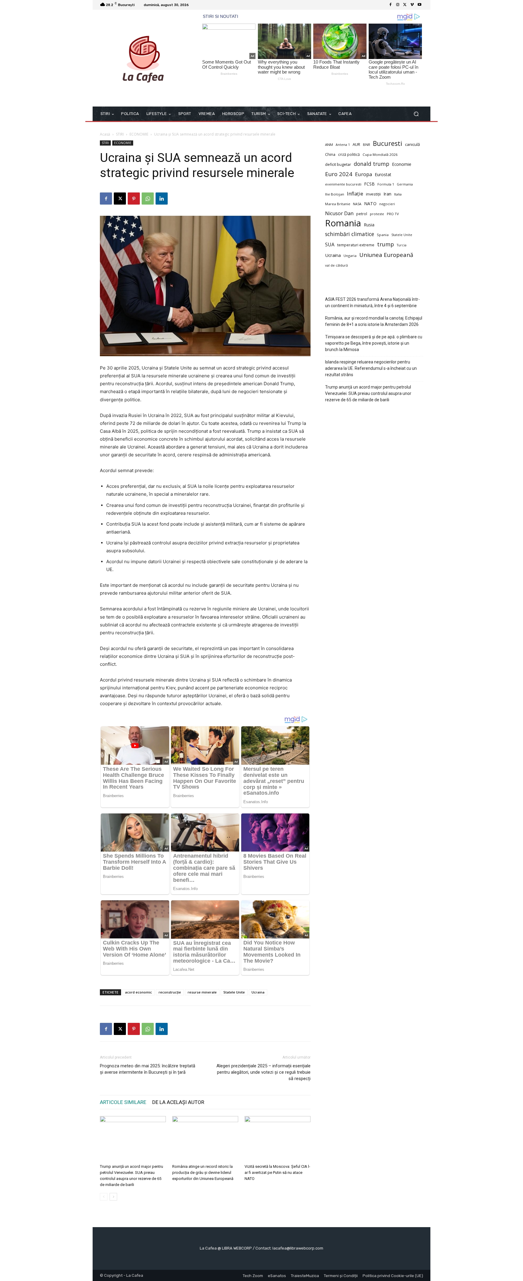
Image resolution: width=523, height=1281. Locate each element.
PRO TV (393, 214)
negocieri (387, 204)
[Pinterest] (134, 198)
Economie (401, 164)
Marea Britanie (337, 204)
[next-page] (113, 1197)
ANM (329, 144)
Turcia (401, 245)
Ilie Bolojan (334, 194)
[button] (416, 114)
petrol (361, 213)
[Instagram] (397, 4)
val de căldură (336, 265)
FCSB (369, 184)
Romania (343, 223)
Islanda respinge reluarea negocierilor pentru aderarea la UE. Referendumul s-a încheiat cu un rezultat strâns (371, 368)
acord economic (138, 992)
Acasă (105, 134)
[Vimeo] (412, 4)
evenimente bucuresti (343, 184)
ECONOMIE (139, 134)
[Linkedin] (162, 198)
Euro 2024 (338, 174)
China (330, 154)
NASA (357, 204)
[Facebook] (390, 4)
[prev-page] (103, 1197)
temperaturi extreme (355, 245)
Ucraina (258, 992)
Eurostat (383, 174)
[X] (405, 4)
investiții (373, 194)
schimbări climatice (349, 234)
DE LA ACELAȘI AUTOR (178, 1102)
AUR (356, 144)
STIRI (120, 134)
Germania (405, 184)
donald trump (371, 164)
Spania (383, 234)
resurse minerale (202, 992)
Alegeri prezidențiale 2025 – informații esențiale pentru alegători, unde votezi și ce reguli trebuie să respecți (263, 1072)
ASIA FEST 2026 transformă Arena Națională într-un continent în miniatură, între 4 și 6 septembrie (372, 302)
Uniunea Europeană (386, 254)
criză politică (349, 154)
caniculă (412, 144)
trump (385, 244)
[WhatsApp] (148, 198)
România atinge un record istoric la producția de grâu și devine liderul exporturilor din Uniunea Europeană (202, 1172)
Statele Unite (234, 992)
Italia (398, 194)
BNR (366, 144)
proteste (377, 214)
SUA (329, 244)
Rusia (369, 225)
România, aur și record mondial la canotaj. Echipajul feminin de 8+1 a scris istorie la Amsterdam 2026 (373, 321)
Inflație (355, 194)
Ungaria (350, 255)
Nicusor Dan (339, 213)
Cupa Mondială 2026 (380, 154)
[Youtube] (419, 4)
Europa (363, 174)
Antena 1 (343, 145)
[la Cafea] (143, 58)
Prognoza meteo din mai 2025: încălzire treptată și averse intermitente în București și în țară (147, 1069)
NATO (370, 203)
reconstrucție (170, 992)
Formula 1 (385, 184)
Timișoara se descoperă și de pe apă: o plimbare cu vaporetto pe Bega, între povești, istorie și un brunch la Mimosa (373, 343)
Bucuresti (387, 143)
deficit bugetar (338, 164)
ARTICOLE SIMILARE (123, 1102)
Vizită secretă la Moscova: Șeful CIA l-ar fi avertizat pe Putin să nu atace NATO (277, 1172)
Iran (387, 194)
